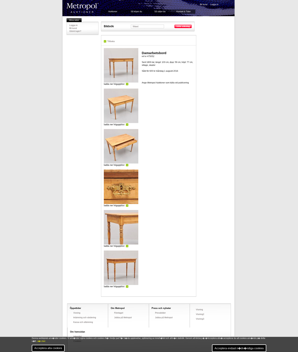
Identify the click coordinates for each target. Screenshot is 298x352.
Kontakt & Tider (183, 11)
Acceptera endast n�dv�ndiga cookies (239, 348)
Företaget (118, 313)
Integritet (77, 336)
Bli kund (203, 4)
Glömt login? (75, 31)
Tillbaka (111, 41)
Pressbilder (160, 313)
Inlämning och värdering (84, 317)
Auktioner (112, 11)
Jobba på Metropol (123, 317)
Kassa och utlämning (83, 322)
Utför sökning (183, 26)
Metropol (82, 8)
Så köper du (136, 11)
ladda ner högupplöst (114, 84)
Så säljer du (160, 11)
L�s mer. (41, 341)
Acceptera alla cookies (48, 348)
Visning (76, 313)
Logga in (214, 4)
